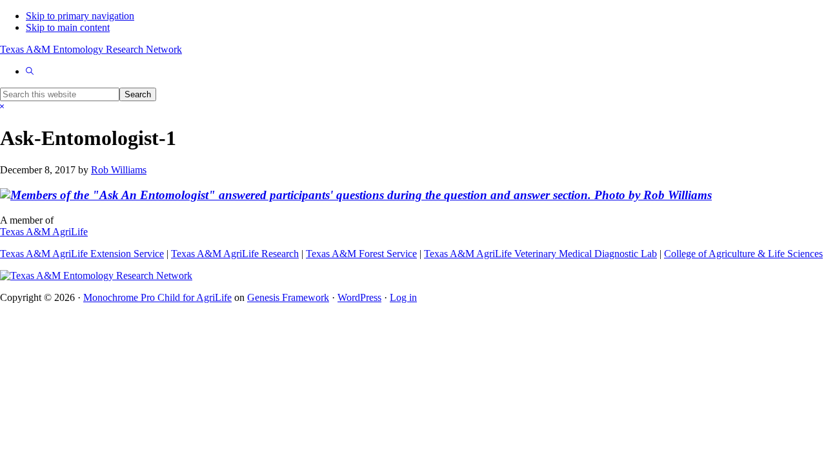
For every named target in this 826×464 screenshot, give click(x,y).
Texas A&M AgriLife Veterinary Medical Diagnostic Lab (540, 253)
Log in (403, 297)
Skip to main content (68, 27)
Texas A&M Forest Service (361, 253)
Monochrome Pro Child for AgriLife (157, 297)
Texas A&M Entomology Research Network (91, 49)
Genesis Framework (288, 297)
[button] (30, 71)
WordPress (359, 297)
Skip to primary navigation (80, 15)
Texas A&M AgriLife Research (235, 253)
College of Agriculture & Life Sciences (743, 253)
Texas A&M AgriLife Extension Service (82, 253)
